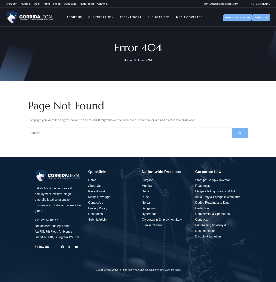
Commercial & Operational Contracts (213, 216)
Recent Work (130, 17)
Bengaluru (70, 4)
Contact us (261, 17)
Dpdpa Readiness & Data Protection (212, 205)
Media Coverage (189, 17)
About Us (74, 17)
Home (92, 180)
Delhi (37, 4)
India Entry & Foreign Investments (217, 197)
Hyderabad (87, 4)
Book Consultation (237, 17)
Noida (57, 4)
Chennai (102, 4)
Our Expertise (99, 17)
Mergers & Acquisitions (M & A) (215, 191)
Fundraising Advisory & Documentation (210, 228)
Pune (47, 4)
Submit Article (97, 219)
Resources (95, 213)
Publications (159, 17)
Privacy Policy (97, 208)
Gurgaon (11, 4)
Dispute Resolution (208, 236)
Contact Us (95, 202)
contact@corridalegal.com (221, 4)
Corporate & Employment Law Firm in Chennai (162, 222)
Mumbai (26, 4)
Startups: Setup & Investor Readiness (212, 182)
